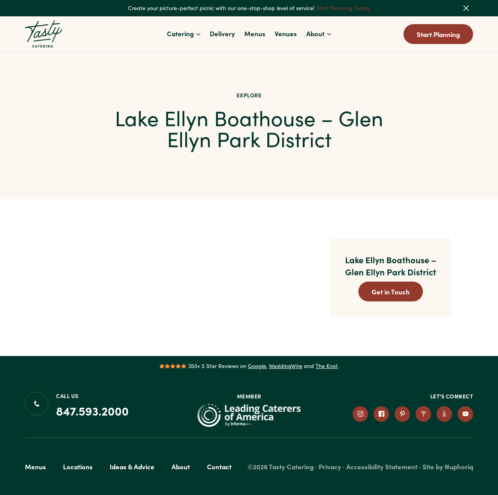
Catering (180, 33)
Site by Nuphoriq (448, 466)
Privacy (330, 466)
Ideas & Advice (132, 466)
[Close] (471, 8)
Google (257, 366)
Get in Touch (391, 291)
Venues (286, 33)
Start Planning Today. (343, 8)
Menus (254, 33)
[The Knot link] (444, 414)
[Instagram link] (360, 414)
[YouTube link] (465, 414)
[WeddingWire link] (423, 414)
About (315, 33)
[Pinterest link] (402, 414)
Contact (219, 466)
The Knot (327, 366)
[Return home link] (44, 34)
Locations (78, 466)
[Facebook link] (381, 414)
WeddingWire (285, 366)
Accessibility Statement (381, 466)
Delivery (222, 33)
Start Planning (438, 34)
